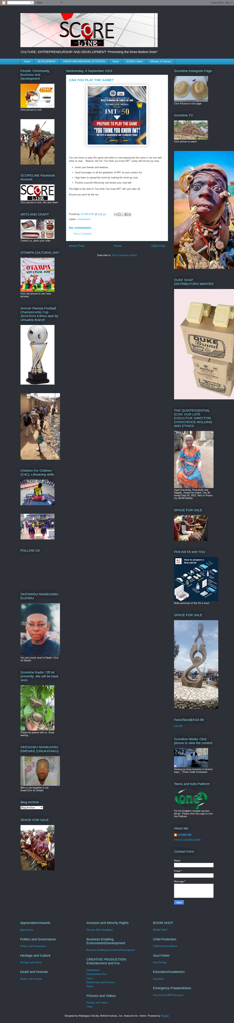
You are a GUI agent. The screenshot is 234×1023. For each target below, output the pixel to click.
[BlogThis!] (119, 214)
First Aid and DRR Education (168, 995)
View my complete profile (187, 839)
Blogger (165, 1015)
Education (158, 978)
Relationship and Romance (100, 982)
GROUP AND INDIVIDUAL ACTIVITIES (84, 61)
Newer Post (76, 245)
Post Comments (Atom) (124, 255)
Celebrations (83, 219)
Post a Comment (82, 233)
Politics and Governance (33, 946)
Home (27, 61)
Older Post (158, 245)
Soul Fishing (159, 962)
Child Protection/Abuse (165, 946)
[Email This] (116, 214)
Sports (89, 986)
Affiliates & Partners (160, 61)
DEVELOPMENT (47, 61)
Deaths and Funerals (31, 978)
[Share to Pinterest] (129, 214)
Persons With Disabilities (99, 930)
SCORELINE (185, 834)
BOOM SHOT (160, 930)
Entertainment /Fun (96, 974)
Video (89, 1006)
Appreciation (26, 930)
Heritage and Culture (31, 962)
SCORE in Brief (134, 61)
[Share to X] (122, 214)
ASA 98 (178, 726)
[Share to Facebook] (126, 214)
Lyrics (89, 978)
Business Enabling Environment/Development (110, 950)
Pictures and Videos (97, 1002)
